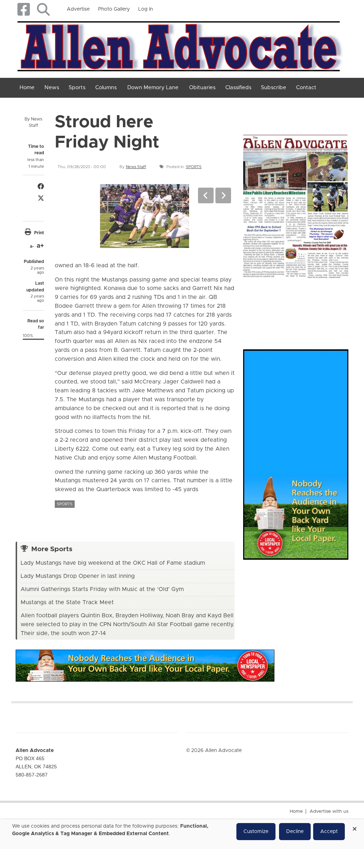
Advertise (78, 9)
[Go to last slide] (206, 195)
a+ (40, 246)
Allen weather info (346, 306)
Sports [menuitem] (77, 87)
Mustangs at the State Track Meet (67, 602)
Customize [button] (255, 831)
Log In (145, 9)
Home (296, 811)
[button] (43, 9)
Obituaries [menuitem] (202, 87)
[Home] (179, 45)
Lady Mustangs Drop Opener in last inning (78, 576)
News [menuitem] (51, 87)
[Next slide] (223, 195)
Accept (329, 831)
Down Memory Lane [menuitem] (152, 87)
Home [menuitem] (27, 87)
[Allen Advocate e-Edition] (295, 205)
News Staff (136, 167)
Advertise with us (329, 811)
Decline (295, 831)
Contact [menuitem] (306, 87)
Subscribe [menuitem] (273, 87)
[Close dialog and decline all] (354, 826)
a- (32, 246)
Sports (194, 167)
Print (39, 233)
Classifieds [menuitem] (238, 87)
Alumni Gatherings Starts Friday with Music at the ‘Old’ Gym (102, 589)
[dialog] (182, 834)
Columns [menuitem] (106, 87)
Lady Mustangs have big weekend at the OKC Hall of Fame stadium (113, 563)
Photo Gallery (114, 9)
